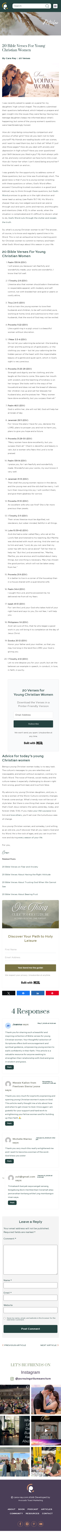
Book (21, 1509)
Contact (47, 1514)
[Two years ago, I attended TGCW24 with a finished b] (46, 1462)
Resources (32, 1514)
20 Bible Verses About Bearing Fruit (20, 894)
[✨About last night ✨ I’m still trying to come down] (15, 1399)
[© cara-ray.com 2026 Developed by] (30, 1488)
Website (8, 1305)
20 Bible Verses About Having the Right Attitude (26, 875)
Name (8, 1280)
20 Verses (24, 58)
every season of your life (30, 837)
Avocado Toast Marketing (30, 1500)
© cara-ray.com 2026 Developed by (30, 1497)
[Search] (47, 6)
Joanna (17, 1024)
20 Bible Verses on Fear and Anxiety (20, 867)
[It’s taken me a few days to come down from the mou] (15, 1462)
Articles (46, 1509)
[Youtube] (40, 1524)
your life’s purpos (41, 811)
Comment (10, 1239)
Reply (9, 1067)
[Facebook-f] (20, 1524)
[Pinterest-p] (34, 1524)
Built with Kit (33, 743)
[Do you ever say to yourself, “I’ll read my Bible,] (15, 1430)
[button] (55, 6)
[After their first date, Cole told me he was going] (46, 1399)
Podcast (33, 1509)
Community (16, 1514)
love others (16, 815)
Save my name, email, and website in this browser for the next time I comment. (31, 1319)
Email (8, 1293)
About (11, 1509)
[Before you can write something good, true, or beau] (46, 1430)
